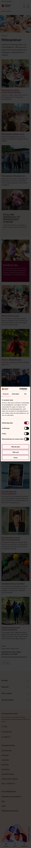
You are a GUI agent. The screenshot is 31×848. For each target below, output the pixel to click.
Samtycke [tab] (6, 394)
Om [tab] (25, 394)
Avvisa (15, 457)
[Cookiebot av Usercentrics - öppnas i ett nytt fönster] (22, 389)
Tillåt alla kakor (15, 447)
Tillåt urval (15, 452)
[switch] (26, 428)
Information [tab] (15, 394)
